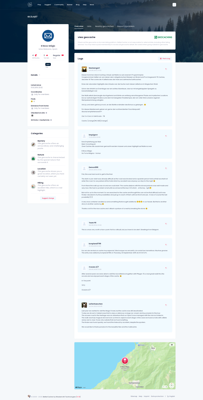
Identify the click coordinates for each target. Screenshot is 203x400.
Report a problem (125, 26)
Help (140, 396)
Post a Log (166, 59)
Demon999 (93, 167)
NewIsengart (94, 68)
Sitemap (134, 396)
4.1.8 (78, 397)
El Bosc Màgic (48, 45)
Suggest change (48, 198)
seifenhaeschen (96, 304)
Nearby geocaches (104, 26)
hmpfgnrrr (93, 135)
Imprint (146, 396)
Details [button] (34, 75)
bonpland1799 (95, 243)
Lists (89, 26)
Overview (78, 26)
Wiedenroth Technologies (66, 397)
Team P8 (92, 223)
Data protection (157, 396)
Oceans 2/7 (94, 267)
